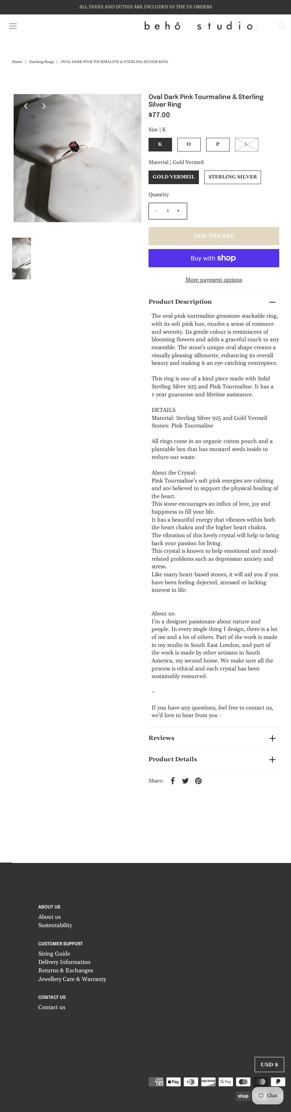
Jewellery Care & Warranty (72, 979)
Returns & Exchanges (65, 970)
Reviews (161, 738)
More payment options (213, 280)
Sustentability (55, 925)
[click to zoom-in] (129, 106)
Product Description (180, 302)
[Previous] (25, 106)
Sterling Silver (232, 177)
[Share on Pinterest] (198, 781)
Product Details (173, 759)
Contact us (51, 1007)
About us (49, 917)
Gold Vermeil (174, 177)
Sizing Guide (54, 953)
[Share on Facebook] (172, 781)
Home (17, 62)
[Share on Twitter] (185, 781)
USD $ (269, 1065)
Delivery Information (64, 962)
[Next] (44, 106)
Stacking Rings (41, 62)
